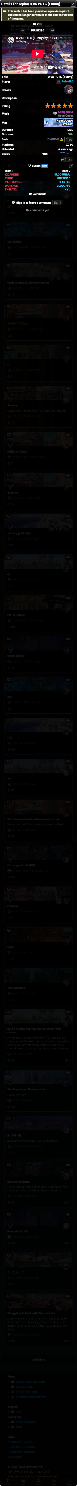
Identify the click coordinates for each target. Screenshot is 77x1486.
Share (68, 159)
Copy (69, 139)
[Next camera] (52, 30)
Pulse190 (67, 81)
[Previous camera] (22, 30)
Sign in (57, 202)
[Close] (73, 4)
